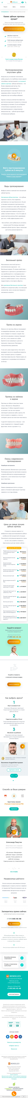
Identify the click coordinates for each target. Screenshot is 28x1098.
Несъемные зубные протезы (9, 197)
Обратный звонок (14, 994)
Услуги (5, 7)
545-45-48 (14, 637)
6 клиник (22, 7)
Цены (14, 7)
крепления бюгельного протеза (13, 285)
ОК (23, 1096)
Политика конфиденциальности (14, 1073)
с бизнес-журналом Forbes (14, 60)
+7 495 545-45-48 (25, 2)
